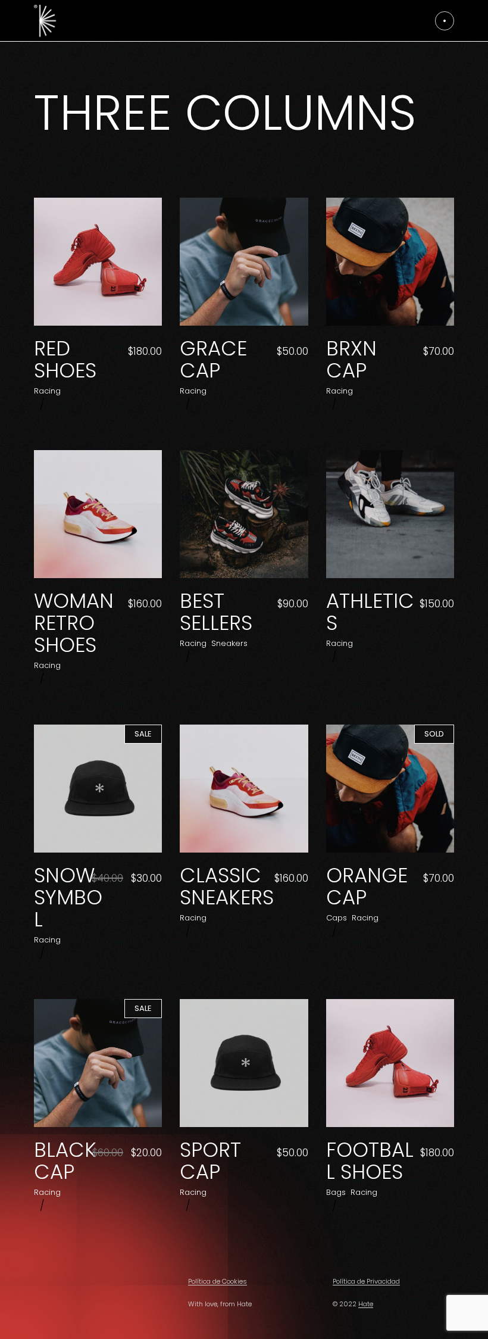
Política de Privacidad (366, 1281)
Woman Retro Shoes (74, 622)
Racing (47, 391)
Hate (365, 1304)
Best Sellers (216, 611)
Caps (336, 917)
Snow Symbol (68, 897)
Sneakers (229, 643)
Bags (336, 1192)
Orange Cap (367, 886)
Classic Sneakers (227, 886)
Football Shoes (370, 1160)
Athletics (370, 611)
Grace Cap (213, 359)
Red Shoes (65, 359)
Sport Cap (210, 1160)
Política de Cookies (217, 1281)
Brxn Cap (351, 359)
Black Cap (65, 1160)
